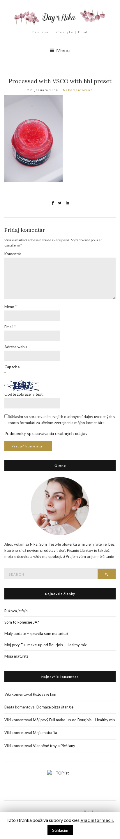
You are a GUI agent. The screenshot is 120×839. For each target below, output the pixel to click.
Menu (62, 50)
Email (10, 326)
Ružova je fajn (16, 610)
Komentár (12, 253)
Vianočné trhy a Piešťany (54, 745)
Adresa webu (15, 346)
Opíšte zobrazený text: (23, 394)
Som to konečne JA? (21, 622)
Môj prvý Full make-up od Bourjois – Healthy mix (45, 644)
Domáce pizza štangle (54, 707)
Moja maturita (16, 656)
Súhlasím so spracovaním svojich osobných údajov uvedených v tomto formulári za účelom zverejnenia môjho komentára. (61, 419)
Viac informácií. (97, 820)
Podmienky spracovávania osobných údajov (45, 433)
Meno (10, 306)
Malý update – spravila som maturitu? (36, 633)
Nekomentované (78, 90)
